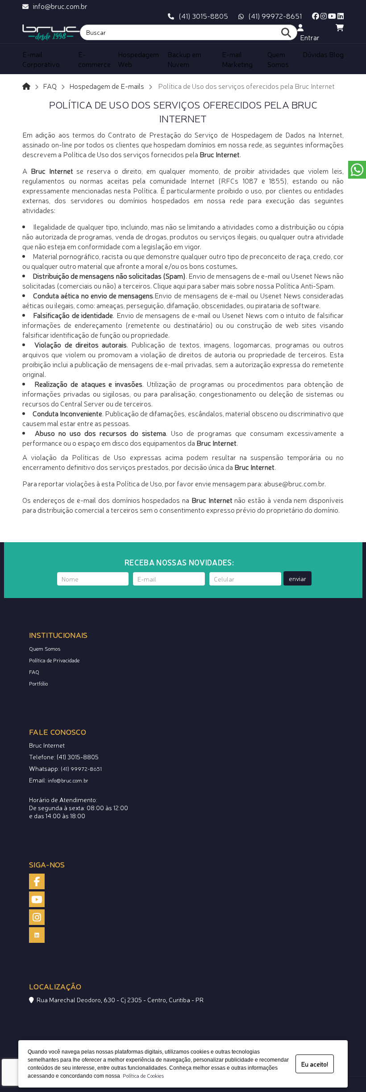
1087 (250, 180)
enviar (297, 578)
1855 (276, 180)
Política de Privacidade (54, 660)
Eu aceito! (314, 1064)
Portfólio (38, 683)
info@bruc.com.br (60, 6)
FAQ (50, 86)
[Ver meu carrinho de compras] (340, 27)
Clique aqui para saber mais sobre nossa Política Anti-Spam (243, 285)
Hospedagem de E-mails (106, 86)
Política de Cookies (142, 1075)
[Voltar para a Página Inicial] (26, 86)
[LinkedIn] (340, 16)
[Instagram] (323, 16)
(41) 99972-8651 (275, 16)
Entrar (308, 37)
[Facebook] (315, 16)
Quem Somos (44, 648)
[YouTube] (332, 16)
